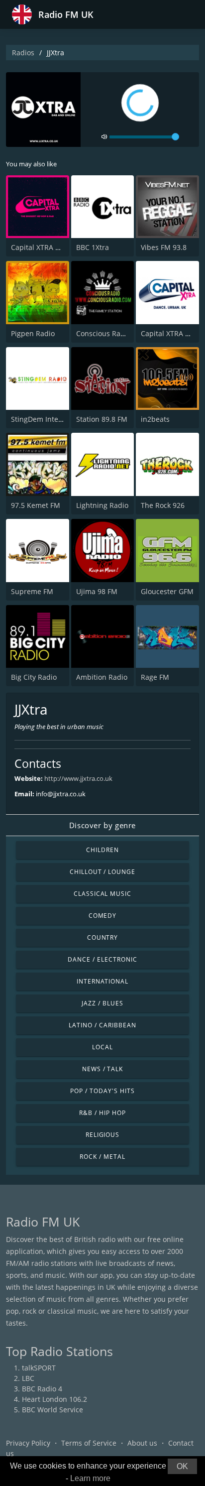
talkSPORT (39, 1367)
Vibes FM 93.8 (164, 247)
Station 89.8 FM (101, 419)
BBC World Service (52, 1409)
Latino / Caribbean (102, 1025)
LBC (28, 1378)
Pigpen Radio (33, 333)
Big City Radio (34, 677)
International (102, 981)
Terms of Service (88, 1443)
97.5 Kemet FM (35, 505)
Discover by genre (102, 825)
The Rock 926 (163, 505)
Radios (23, 52)
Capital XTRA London (45, 247)
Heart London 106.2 (54, 1399)
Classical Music (102, 893)
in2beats (155, 419)
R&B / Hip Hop (102, 1113)
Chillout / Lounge (102, 871)
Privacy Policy (28, 1443)
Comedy (103, 915)
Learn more (90, 1478)
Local (102, 1047)
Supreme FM (32, 591)
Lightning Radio (102, 505)
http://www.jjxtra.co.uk (78, 778)
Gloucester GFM (167, 591)
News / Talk (102, 1069)
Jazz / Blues (102, 1003)
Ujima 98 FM (96, 591)
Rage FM (155, 677)
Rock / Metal (102, 1156)
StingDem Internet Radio (52, 419)
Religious (103, 1134)
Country (102, 937)
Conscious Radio (103, 333)
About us (142, 1443)
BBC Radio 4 (42, 1388)
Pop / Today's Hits (102, 1091)
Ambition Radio (101, 677)
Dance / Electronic (102, 959)
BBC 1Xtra (92, 247)
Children (102, 850)
